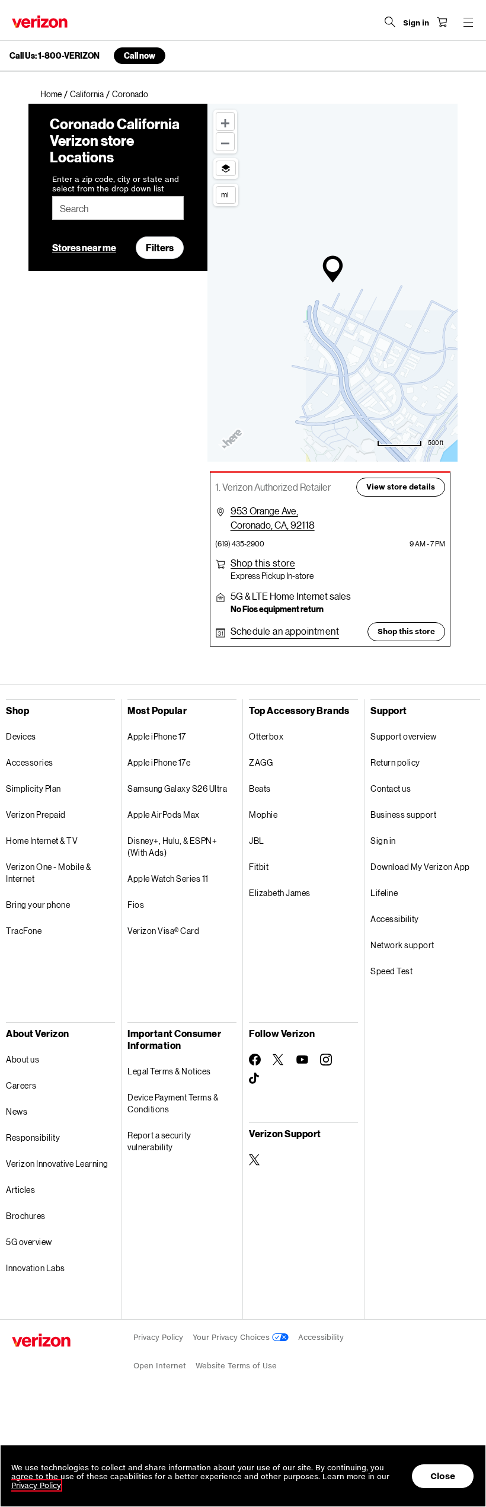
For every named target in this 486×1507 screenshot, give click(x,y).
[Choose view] (226, 168)
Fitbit (258, 867)
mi (224, 194)
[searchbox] (118, 208)
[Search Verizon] (390, 22)
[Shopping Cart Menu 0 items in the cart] (442, 22)
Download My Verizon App (420, 867)
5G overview (29, 1242)
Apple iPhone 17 (156, 736)
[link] (55, 94)
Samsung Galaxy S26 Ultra (177, 788)
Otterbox (266, 736)
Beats (260, 788)
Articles (20, 1190)
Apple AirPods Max (163, 815)
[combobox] (118, 208)
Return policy (395, 762)
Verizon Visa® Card (163, 931)
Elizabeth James (280, 893)
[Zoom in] (225, 121)
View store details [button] (400, 486)
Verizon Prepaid (36, 815)
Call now (139, 55)
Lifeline (384, 893)
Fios (135, 905)
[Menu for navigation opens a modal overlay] (468, 22)
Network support (402, 945)
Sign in (383, 841)
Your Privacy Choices (232, 1337)
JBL (256, 841)
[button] (263, 563)
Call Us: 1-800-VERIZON (54, 56)
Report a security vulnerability (159, 1141)
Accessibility (394, 919)
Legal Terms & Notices (169, 1071)
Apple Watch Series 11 (168, 879)
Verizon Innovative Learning (57, 1164)
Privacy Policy (158, 1337)
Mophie (263, 815)
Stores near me (84, 247)
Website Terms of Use (236, 1365)
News (16, 1111)
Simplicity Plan (33, 788)
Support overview (403, 736)
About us (22, 1059)
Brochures (26, 1216)
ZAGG (261, 762)
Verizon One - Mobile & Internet (48, 873)
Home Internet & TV (42, 841)
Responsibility (33, 1137)
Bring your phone (38, 905)
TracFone (23, 931)
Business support (403, 815)
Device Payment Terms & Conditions (172, 1103)
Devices (21, 736)
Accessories (29, 762)
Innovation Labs (35, 1268)
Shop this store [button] (406, 631)
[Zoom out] (225, 141)
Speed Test (391, 971)
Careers (21, 1085)
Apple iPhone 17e (158, 762)
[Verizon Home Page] (40, 21)
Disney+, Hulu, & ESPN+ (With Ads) (172, 847)
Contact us (390, 788)
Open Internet (159, 1365)
